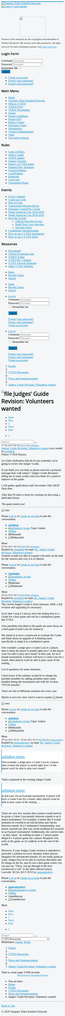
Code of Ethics (16, 151)
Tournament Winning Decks (23, 205)
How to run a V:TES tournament (26, 233)
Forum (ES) (14, 119)
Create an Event (17, 199)
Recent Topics (16, 275)
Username (6, 60)
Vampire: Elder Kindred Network (26, 100)
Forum (12, 113)
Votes (11, 134)
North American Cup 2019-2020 (26, 212)
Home (11, 97)
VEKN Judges (16, 158)
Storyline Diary (23, 227)
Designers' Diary (17, 125)
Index (11, 272)
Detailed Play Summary (21, 167)
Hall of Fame (15, 202)
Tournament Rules (18, 182)
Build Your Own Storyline (29, 224)
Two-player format (18, 137)
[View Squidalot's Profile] (19, 576)
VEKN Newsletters (19, 109)
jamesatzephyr (56, 739)
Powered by (24, 975)
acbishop (34, 445)
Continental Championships (23, 230)
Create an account (18, 77)
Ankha (19, 942)
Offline (12, 531)
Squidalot (35, 546)
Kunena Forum (39, 975)
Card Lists (14, 179)
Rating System (16, 122)
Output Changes (17, 161)
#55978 (23, 595)
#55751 (23, 445)
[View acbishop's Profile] (19, 528)
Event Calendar (16, 196)
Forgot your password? (21, 83)
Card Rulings (15, 173)
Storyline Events (17, 218)
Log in (6, 71)
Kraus (27, 942)
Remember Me (9, 68)
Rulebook (13, 176)
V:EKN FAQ (15, 106)
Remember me (20, 306)
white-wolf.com (49, 47)
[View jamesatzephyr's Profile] (22, 890)
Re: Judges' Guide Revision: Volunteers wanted (28, 551)
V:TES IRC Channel (19, 260)
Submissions (15, 128)
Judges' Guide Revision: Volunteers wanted (25, 448)
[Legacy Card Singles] (14, 6)
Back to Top (8, 1005)
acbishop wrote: (13, 756)
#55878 (23, 546)
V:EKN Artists (16, 257)
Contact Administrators (20, 131)
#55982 (42, 739)
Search (12, 278)
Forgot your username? (21, 80)
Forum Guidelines (18, 116)
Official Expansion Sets (21, 253)
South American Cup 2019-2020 (26, 215)
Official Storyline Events (28, 221)
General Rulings (17, 170)
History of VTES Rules (21, 164)
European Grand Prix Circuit (24, 208)
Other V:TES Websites (20, 266)
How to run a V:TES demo (23, 236)
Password (7, 64)
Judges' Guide (16, 154)
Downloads (14, 250)
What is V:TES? (17, 103)
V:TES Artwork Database (22, 263)
